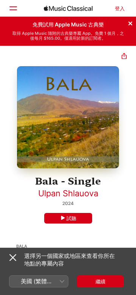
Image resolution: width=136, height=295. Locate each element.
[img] (68, 8)
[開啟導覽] (13, 8)
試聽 (71, 218)
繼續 (100, 281)
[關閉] (130, 22)
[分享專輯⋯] (124, 57)
